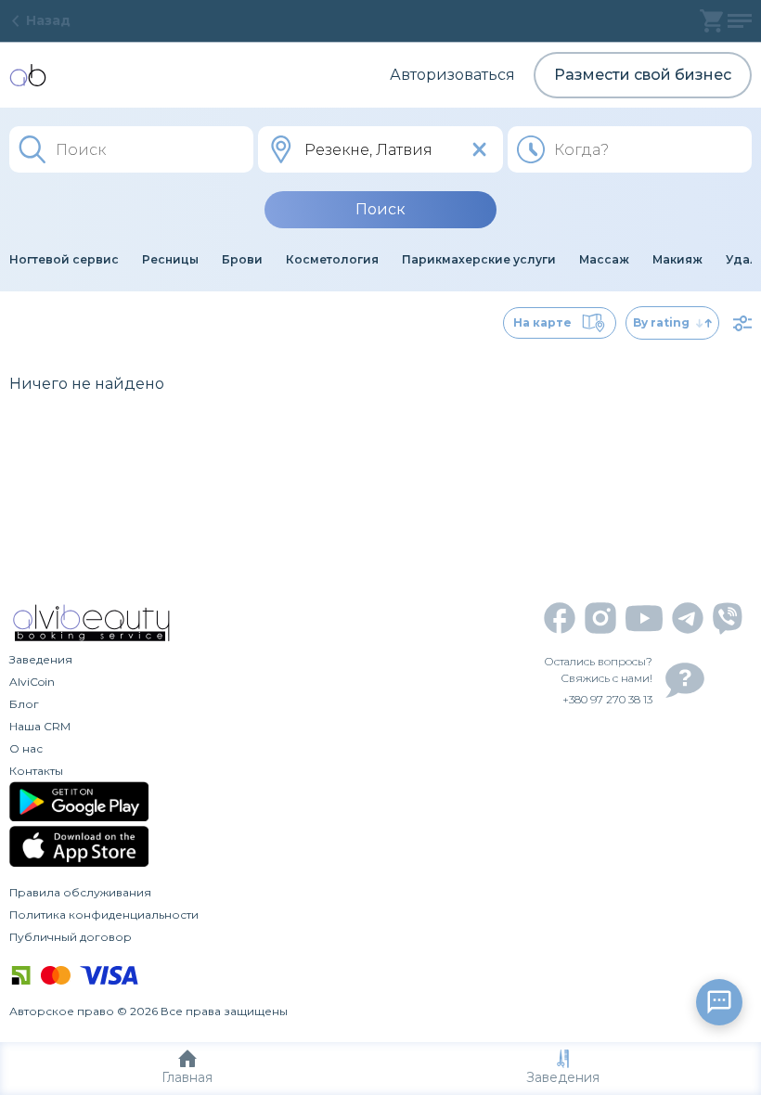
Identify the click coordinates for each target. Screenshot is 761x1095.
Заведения (563, 1077)
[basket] (711, 20)
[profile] (740, 21)
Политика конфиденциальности (104, 914)
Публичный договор (70, 937)
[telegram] (687, 618)
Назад (48, 20)
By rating (661, 322)
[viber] (727, 618)
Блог (24, 704)
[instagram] (600, 618)
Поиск (380, 209)
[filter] (742, 323)
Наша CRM (40, 726)
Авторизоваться (452, 75)
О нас (26, 748)
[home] (27, 75)
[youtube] (644, 618)
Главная (187, 1077)
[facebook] (559, 618)
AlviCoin (32, 682)
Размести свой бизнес (642, 75)
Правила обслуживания (80, 892)
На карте (542, 322)
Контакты (36, 771)
